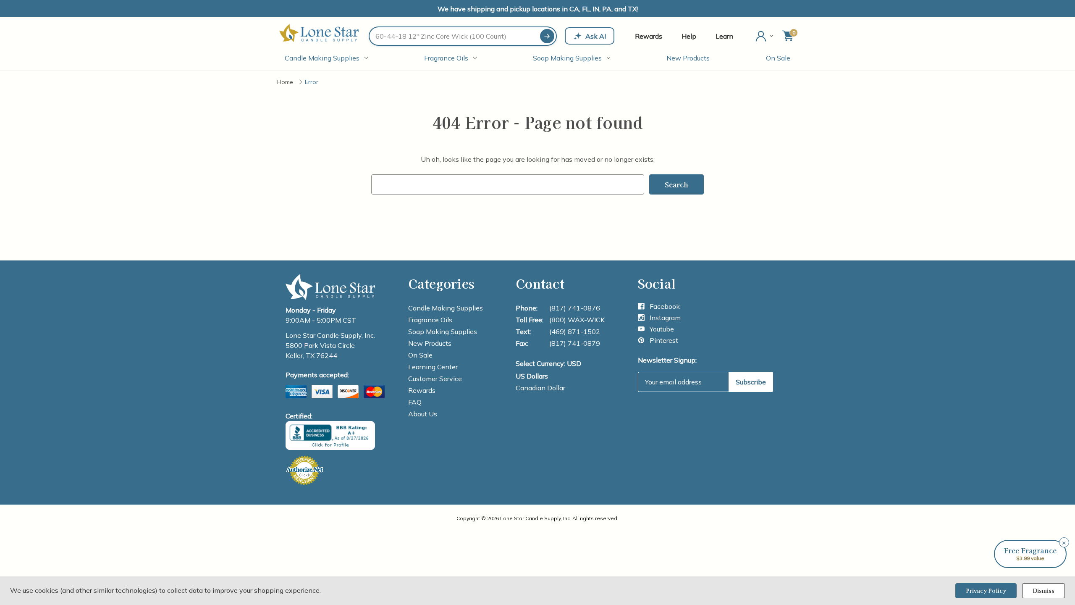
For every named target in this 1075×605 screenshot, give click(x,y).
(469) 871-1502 (574, 331)
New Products (688, 58)
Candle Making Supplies (322, 58)
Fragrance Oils (446, 58)
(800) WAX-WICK (577, 320)
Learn (724, 36)
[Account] (765, 36)
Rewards (648, 36)
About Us (422, 414)
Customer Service (435, 378)
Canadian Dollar (540, 388)
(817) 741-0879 (574, 343)
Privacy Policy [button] (986, 590)
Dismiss (1043, 590)
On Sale (778, 58)
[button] (1030, 554)
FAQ (415, 402)
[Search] (547, 36)
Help (689, 36)
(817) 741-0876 (574, 308)
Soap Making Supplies (567, 58)
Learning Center (433, 367)
